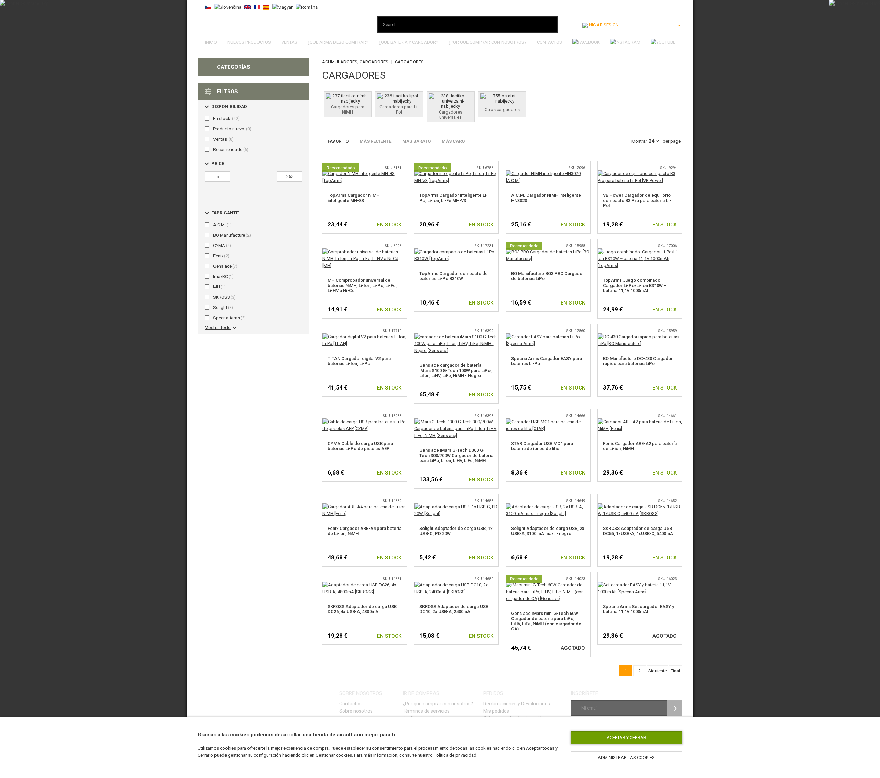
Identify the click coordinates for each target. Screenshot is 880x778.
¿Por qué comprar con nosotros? (488, 42)
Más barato (416, 141)
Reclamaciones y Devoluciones (516, 703)
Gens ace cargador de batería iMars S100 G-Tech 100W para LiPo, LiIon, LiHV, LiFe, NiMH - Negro (455, 370)
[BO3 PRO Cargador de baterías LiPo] (548, 251)
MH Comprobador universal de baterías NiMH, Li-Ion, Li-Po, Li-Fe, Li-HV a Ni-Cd (362, 285)
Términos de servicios (426, 711)
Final (675, 670)
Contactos (549, 42)
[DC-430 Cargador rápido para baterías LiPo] (640, 336)
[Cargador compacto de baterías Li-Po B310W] (456, 251)
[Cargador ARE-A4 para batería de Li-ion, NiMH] (364, 506)
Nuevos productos (249, 42)
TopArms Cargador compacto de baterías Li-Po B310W (453, 276)
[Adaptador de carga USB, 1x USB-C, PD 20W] (456, 506)
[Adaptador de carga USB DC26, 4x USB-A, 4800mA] (364, 584)
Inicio (211, 42)
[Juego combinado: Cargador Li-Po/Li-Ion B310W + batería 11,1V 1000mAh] (640, 251)
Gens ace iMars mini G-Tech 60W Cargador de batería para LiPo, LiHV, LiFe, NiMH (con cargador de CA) (546, 621)
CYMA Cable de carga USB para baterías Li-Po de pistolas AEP (360, 446)
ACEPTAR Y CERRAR (626, 737)
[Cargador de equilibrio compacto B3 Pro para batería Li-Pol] (640, 173)
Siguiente (657, 670)
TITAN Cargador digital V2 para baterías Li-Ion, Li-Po (359, 361)
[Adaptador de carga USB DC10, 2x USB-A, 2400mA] (456, 584)
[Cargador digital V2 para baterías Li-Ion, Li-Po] (364, 336)
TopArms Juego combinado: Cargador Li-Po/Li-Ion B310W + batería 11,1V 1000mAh (634, 285)
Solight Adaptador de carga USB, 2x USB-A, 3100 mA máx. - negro (547, 531)
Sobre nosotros (356, 711)
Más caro (453, 141)
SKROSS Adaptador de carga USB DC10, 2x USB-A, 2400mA (453, 609)
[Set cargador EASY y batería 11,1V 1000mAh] (640, 584)
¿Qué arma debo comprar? (338, 42)
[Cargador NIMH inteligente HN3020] (548, 173)
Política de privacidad (455, 755)
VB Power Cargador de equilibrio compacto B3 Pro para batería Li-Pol (637, 200)
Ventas (289, 42)
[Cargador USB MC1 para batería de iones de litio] (548, 421)
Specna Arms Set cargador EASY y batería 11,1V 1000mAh (638, 609)
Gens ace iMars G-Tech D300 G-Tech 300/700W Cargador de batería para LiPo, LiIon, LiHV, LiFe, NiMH (456, 455)
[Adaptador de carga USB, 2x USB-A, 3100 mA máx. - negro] (548, 506)
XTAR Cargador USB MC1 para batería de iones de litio (542, 446)
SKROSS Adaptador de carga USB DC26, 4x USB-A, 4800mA (362, 609)
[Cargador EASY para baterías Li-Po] (548, 336)
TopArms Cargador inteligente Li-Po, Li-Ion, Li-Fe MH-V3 (453, 198)
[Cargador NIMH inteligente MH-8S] (364, 173)
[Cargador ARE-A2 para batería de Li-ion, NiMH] (640, 421)
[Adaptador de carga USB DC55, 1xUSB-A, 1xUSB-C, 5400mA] (640, 506)
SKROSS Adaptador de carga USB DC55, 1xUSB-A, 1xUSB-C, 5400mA (638, 531)
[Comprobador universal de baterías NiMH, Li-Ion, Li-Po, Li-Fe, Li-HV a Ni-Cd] (364, 251)
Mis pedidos (496, 711)
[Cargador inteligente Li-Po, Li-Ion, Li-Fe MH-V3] (456, 173)
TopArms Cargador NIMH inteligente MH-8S (354, 198)
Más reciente (375, 141)
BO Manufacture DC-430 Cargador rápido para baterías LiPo (638, 361)
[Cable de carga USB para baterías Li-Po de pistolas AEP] (364, 421)
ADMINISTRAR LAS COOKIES (626, 757)
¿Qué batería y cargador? (408, 42)
